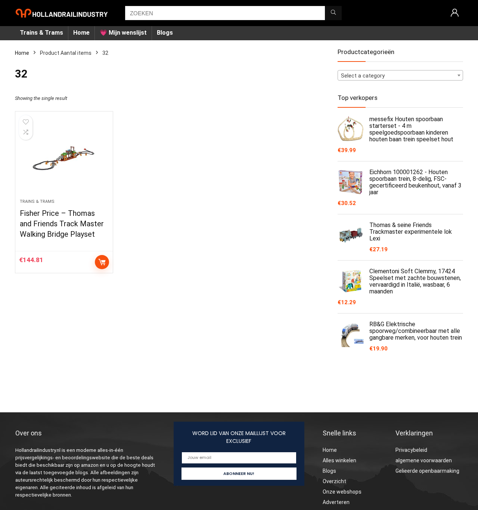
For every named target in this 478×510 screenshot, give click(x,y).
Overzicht (334, 481)
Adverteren (336, 502)
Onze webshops (342, 492)
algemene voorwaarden (423, 460)
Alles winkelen (339, 460)
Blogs (165, 32)
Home (81, 32)
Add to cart (102, 262)
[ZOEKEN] (333, 13)
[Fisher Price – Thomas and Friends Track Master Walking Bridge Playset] (64, 158)
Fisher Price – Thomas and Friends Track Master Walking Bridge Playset (62, 224)
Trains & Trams (41, 32)
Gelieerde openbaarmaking (427, 471)
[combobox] (400, 75)
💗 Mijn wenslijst (123, 32)
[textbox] (400, 75)
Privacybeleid (411, 450)
